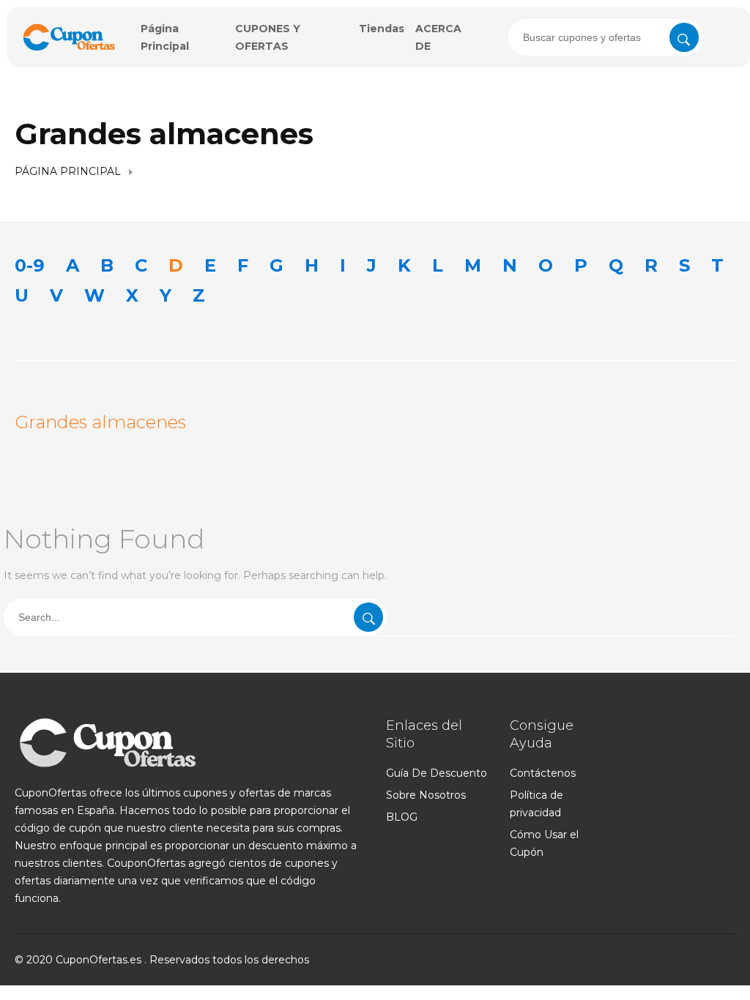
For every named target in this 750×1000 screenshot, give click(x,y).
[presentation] (605, 37)
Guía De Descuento (436, 773)
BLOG (401, 817)
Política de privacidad (536, 803)
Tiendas (381, 28)
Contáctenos (543, 773)
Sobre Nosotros (426, 795)
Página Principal (68, 171)
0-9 (30, 265)
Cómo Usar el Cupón (544, 843)
